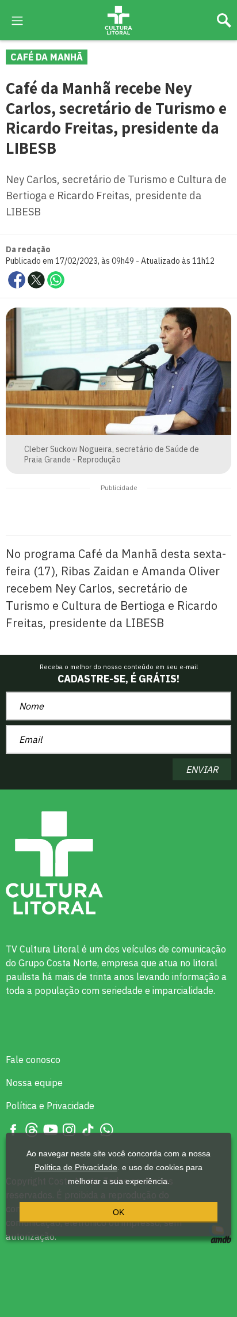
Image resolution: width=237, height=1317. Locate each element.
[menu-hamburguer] (17, 19)
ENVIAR (202, 769)
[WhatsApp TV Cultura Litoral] (106, 1128)
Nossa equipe (34, 1082)
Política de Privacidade (76, 1167)
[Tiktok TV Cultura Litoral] (88, 1128)
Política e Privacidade (50, 1105)
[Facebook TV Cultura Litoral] (13, 1128)
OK (118, 1212)
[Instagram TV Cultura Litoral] (69, 1128)
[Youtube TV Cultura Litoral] (50, 1128)
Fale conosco (33, 1059)
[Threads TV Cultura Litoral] (31, 1128)
